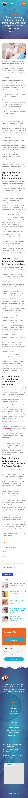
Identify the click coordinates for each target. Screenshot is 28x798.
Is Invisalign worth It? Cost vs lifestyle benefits (17, 602)
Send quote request (7, 574)
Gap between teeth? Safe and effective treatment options (17, 610)
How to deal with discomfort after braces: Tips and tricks (18, 618)
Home (10, 28)
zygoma (12, 152)
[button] (12, 3)
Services (14, 719)
